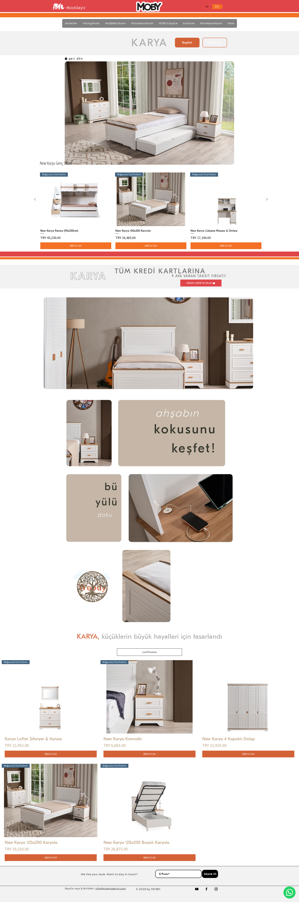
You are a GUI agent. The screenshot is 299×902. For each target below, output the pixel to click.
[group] (151, 211)
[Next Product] (267, 199)
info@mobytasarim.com (110, 888)
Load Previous (149, 652)
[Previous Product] (35, 199)
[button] (188, 23)
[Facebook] (206, 889)
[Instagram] (216, 889)
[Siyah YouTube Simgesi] (197, 889)
